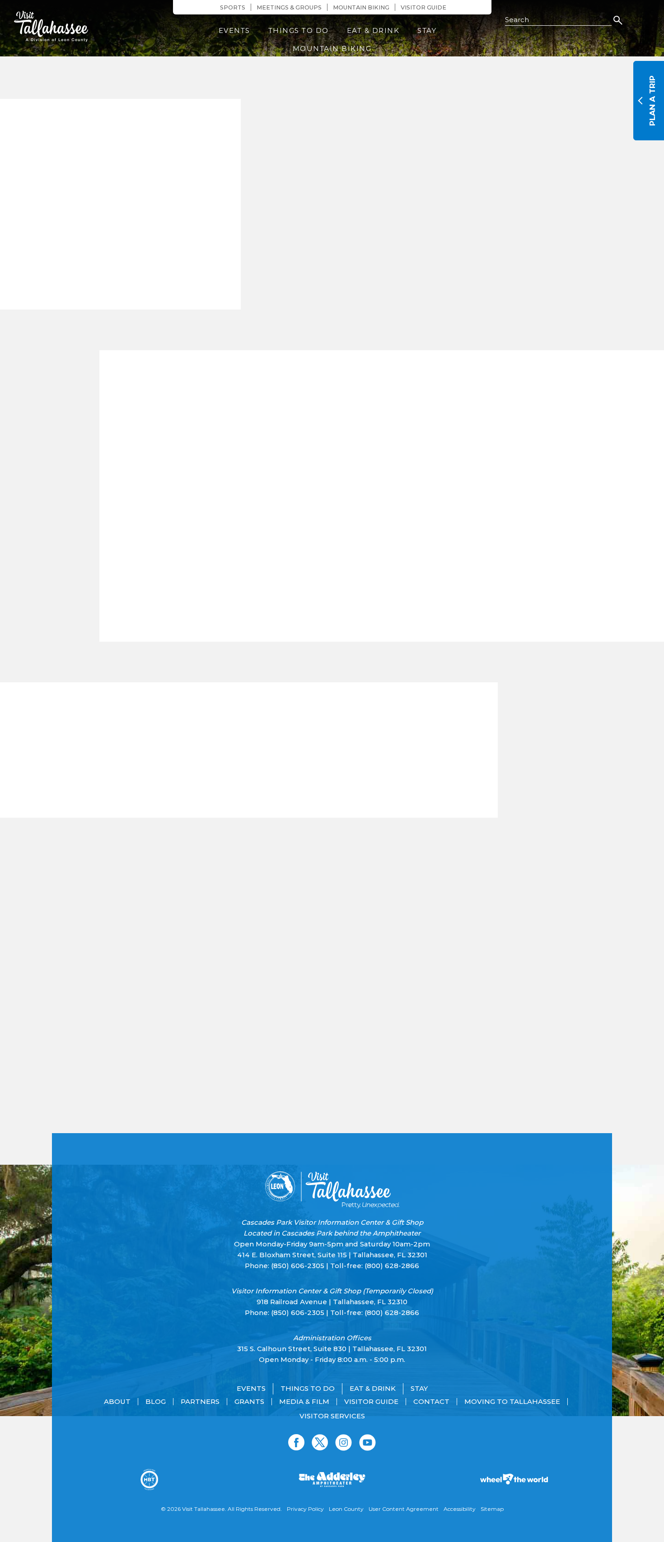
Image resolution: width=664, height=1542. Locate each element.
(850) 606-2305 (297, 1265)
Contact (431, 1402)
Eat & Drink (373, 30)
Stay (426, 30)
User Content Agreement (404, 1508)
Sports (232, 7)
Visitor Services (332, 1416)
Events (234, 30)
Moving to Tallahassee (512, 1402)
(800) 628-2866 (392, 1265)
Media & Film (304, 1402)
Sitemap (492, 1508)
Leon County (346, 1508)
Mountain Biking (361, 7)
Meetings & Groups (289, 7)
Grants (249, 1402)
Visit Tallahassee (203, 1508)
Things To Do (298, 30)
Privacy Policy (305, 1508)
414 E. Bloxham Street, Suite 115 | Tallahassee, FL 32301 (332, 1254)
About (117, 1402)
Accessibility (460, 1508)
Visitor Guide (423, 7)
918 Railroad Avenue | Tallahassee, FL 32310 (332, 1301)
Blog (155, 1402)
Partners (200, 1402)
